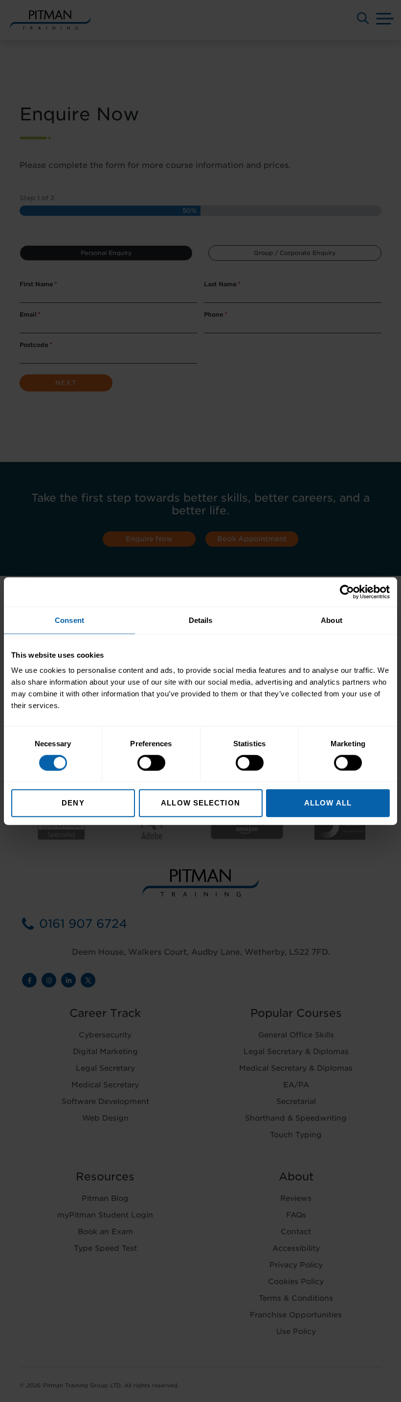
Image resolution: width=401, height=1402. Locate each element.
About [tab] (331, 620)
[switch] (151, 762)
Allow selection (200, 803)
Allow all (328, 803)
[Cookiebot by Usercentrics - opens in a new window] (347, 591)
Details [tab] (201, 620)
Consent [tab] (69, 620)
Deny (73, 803)
